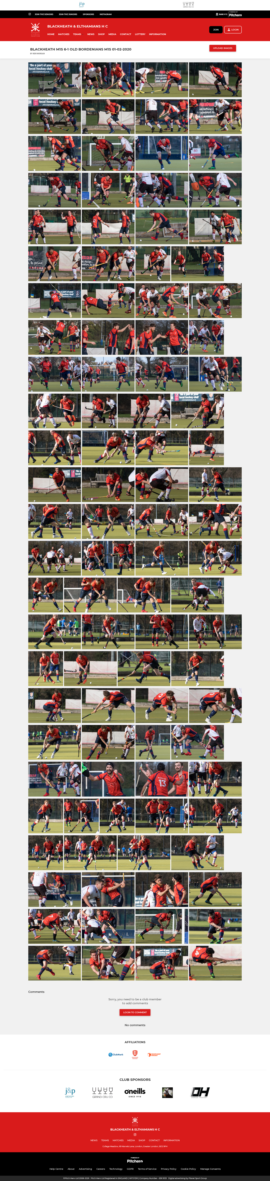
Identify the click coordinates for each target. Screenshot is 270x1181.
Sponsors (88, 14)
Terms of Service (147, 1169)
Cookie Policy (188, 1169)
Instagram (106, 14)
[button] (50, 34)
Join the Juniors (68, 14)
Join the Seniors (44, 14)
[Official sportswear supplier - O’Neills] (135, 1093)
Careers (100, 1169)
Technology (115, 1169)
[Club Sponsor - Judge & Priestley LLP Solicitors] (81, 5)
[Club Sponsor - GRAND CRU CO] (188, 5)
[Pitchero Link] (235, 16)
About (71, 1169)
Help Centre (56, 1169)
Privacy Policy (168, 1169)
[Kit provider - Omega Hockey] (200, 1093)
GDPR (130, 1169)
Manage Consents (210, 1169)
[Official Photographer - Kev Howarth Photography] (167, 1093)
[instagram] (29, 14)
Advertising (85, 1169)
